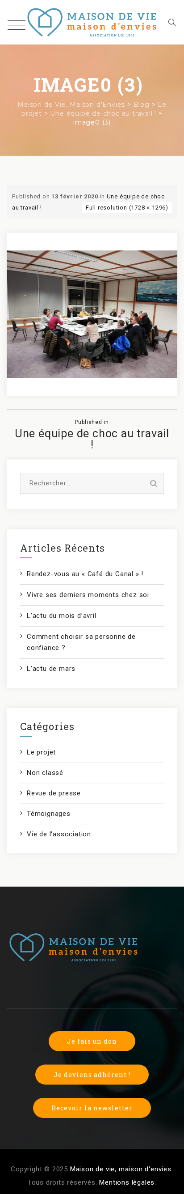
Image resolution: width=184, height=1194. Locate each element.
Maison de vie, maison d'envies (120, 1169)
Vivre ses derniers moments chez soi (88, 595)
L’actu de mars (51, 669)
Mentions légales (127, 1182)
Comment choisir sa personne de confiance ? (81, 642)
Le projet (41, 752)
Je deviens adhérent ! (92, 1074)
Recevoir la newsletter (92, 1108)
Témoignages (49, 814)
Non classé (45, 773)
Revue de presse (54, 793)
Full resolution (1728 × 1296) (127, 207)
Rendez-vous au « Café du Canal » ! (85, 574)
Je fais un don (92, 1041)
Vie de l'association (59, 834)
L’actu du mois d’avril (61, 616)
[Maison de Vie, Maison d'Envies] (92, 22)
